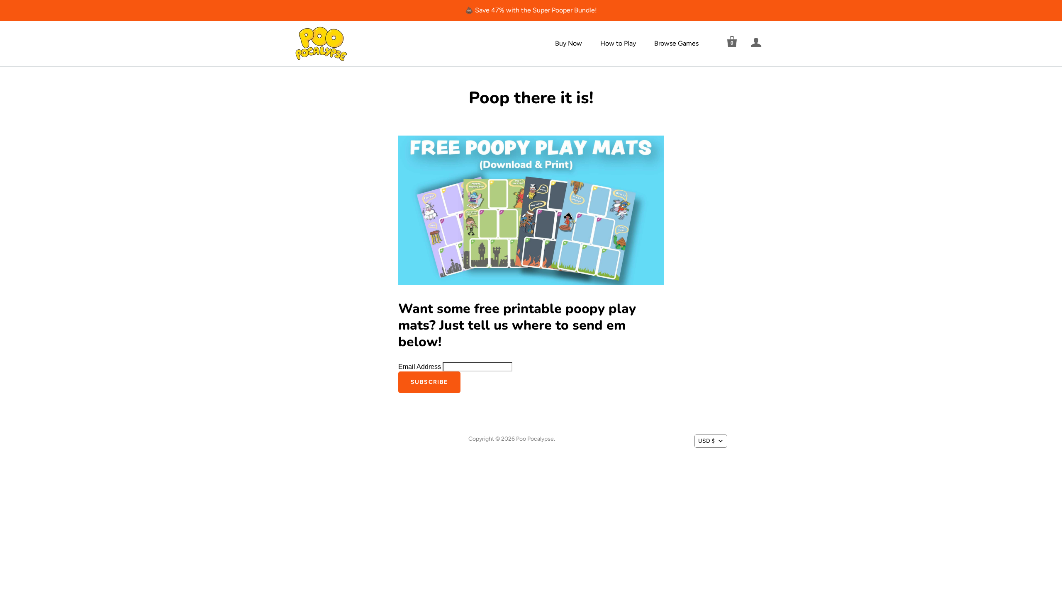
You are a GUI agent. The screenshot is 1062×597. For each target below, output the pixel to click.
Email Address (420, 366)
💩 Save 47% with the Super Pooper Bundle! (531, 10)
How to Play (618, 43)
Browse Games (676, 43)
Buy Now (568, 43)
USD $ (706, 440)
